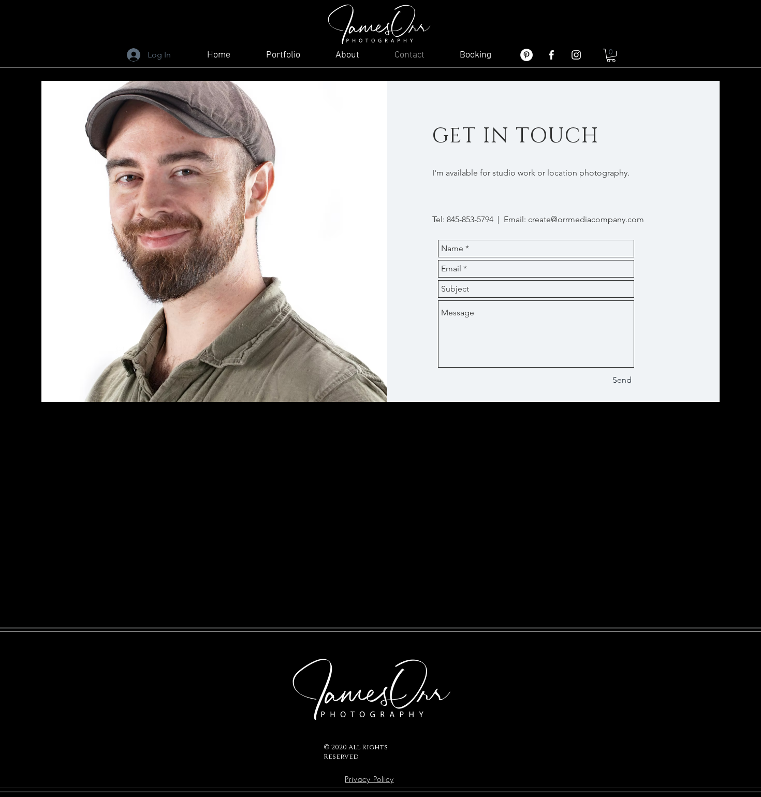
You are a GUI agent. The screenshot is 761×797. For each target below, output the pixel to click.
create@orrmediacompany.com (586, 219)
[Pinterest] (526, 55)
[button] (611, 55)
